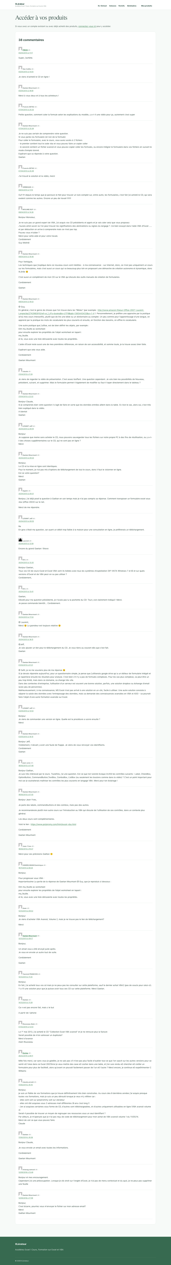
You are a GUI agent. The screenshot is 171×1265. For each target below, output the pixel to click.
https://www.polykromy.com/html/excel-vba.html (53, 824)
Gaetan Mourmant (30, 936)
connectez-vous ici (87, 26)
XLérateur (19, 4)
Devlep (25, 1053)
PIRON (25, 50)
